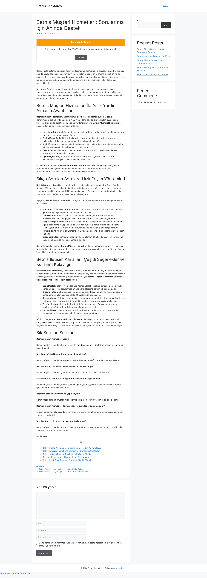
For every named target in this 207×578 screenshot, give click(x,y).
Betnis (165, 6)
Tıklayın (80, 57)
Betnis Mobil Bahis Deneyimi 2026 (153, 56)
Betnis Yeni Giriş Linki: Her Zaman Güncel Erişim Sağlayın (61, 469)
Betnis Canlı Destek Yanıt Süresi (152, 74)
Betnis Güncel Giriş (22, 573)
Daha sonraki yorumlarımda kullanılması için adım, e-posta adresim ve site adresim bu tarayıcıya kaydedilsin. (80, 544)
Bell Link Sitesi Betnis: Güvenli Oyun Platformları (66, 457)
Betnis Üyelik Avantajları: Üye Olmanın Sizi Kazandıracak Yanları (64, 472)
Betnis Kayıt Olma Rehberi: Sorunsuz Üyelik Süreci (67, 460)
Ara (138, 20)
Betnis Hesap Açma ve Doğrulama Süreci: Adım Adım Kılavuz (72, 448)
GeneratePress (119, 568)
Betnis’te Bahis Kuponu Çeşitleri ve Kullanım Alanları (67, 454)
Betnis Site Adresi (49, 6)
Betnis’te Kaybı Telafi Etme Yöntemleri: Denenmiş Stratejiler (71, 451)
